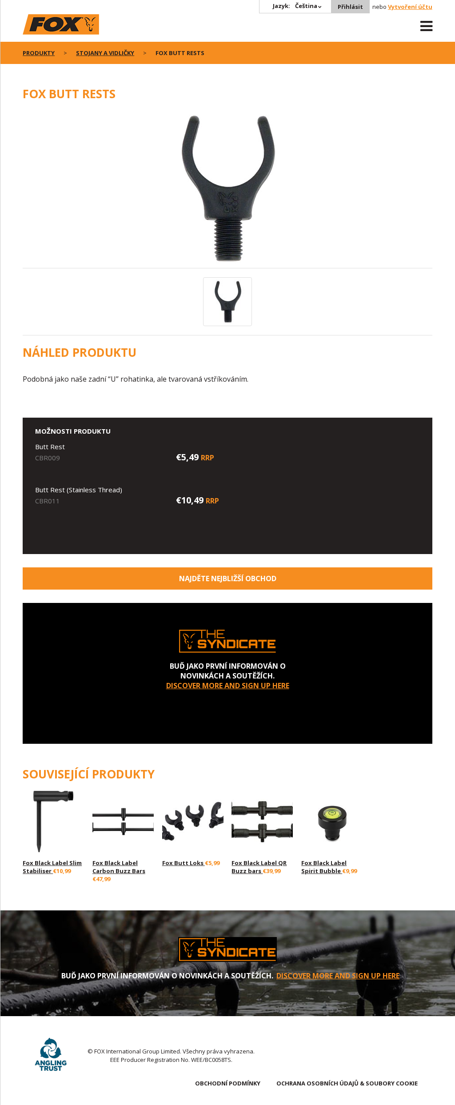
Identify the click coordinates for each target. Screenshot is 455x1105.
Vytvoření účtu (410, 7)
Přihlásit (350, 7)
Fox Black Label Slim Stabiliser (52, 867)
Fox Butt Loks (183, 863)
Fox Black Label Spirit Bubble (324, 867)
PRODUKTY (39, 53)
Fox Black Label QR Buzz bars (259, 867)
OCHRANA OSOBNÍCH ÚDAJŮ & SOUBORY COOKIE (347, 1083)
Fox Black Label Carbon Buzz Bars (118, 867)
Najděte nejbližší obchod (227, 578)
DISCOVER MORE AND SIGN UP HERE (227, 685)
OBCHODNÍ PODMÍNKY (227, 1083)
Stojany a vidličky (105, 53)
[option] (227, 189)
